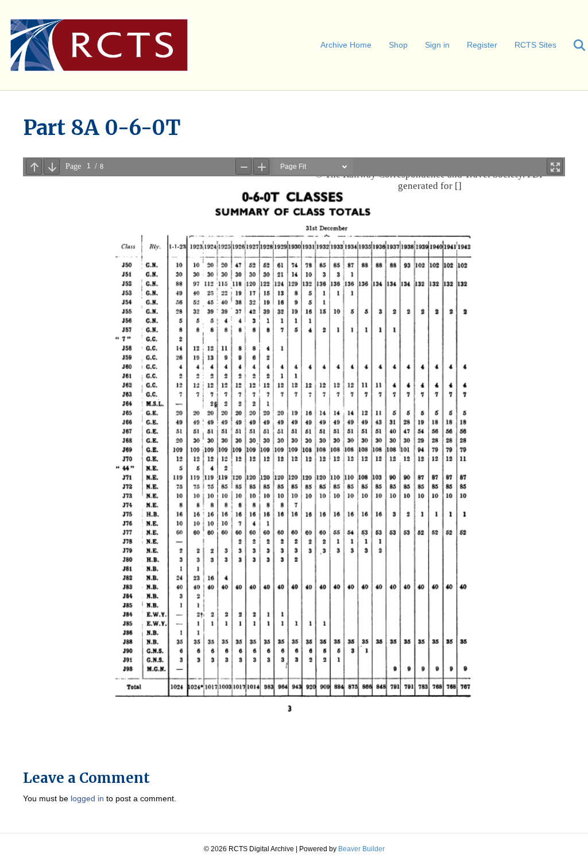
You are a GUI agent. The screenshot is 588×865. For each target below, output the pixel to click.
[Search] (572, 45)
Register (482, 44)
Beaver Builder (361, 849)
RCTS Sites (535, 44)
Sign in (437, 44)
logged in (87, 798)
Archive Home (346, 44)
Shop (398, 44)
